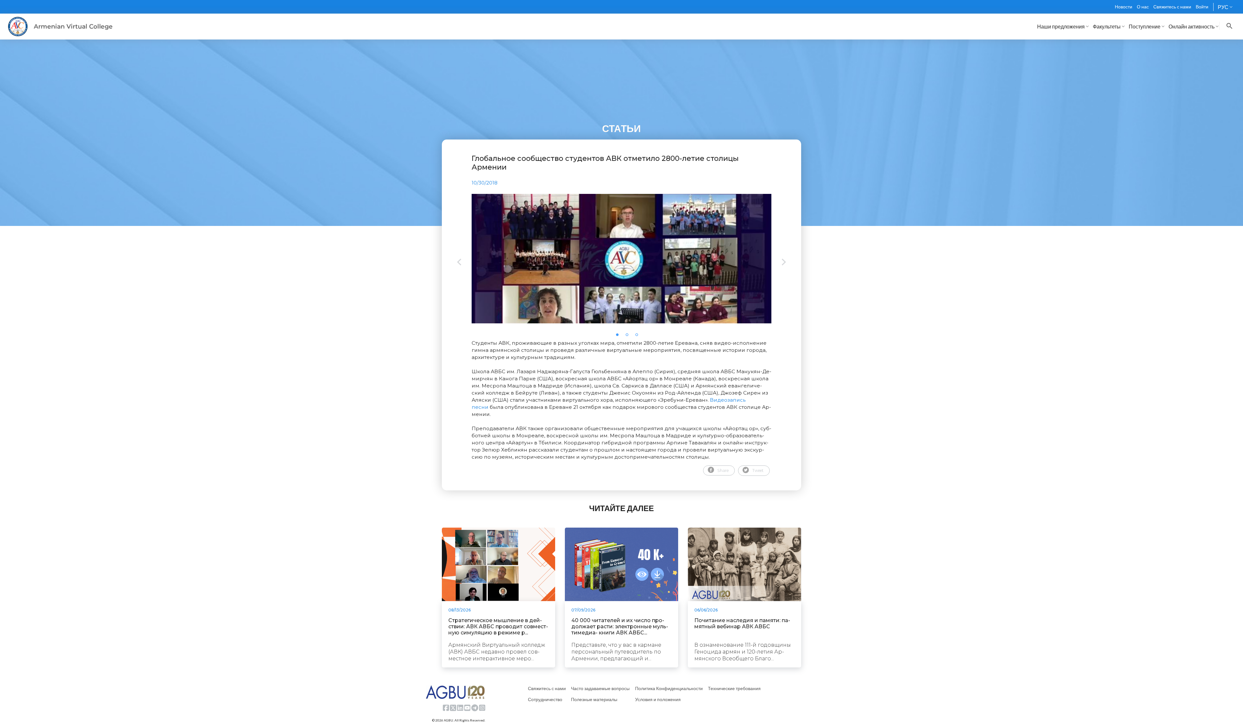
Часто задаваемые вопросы (600, 688)
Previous (459, 263)
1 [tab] (619, 336)
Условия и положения (658, 699)
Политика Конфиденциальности (669, 688)
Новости (1123, 6)
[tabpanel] (621, 258)
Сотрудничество (545, 699)
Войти (1202, 6)
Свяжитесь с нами (1172, 6)
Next (784, 263)
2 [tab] (629, 336)
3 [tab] (638, 336)
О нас (1143, 6)
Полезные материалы (594, 699)
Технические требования (734, 688)
